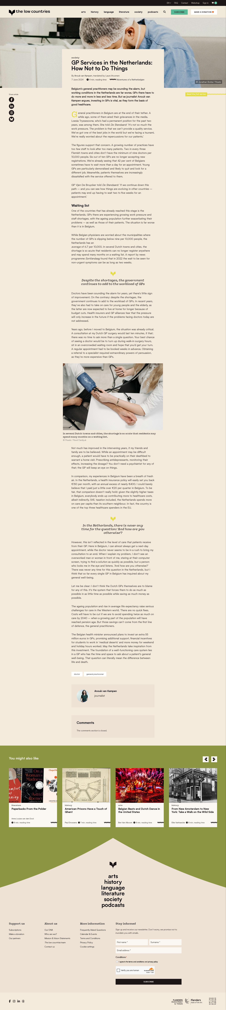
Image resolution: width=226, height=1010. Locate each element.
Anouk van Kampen (83, 75)
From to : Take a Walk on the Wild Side (145, 810)
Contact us (49, 946)
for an (196, 810)
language (113, 887)
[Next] (214, 759)
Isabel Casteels (184, 822)
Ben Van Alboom (78, 822)
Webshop (195, 3)
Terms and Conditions (90, 938)
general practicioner (95, 674)
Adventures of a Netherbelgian (130, 79)
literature (113, 893)
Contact (184, 3)
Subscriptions (15, 930)
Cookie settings (87, 946)
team (55, 942)
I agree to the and (138, 962)
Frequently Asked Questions (93, 930)
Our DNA (48, 930)
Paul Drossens (24, 822)
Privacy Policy (86, 942)
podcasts (113, 904)
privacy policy (153, 962)
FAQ (176, 3)
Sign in (205, 3)
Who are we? (50, 934)
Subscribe (179, 12)
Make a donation (203, 12)
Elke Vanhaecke (131, 822)
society (113, 899)
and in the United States (92, 810)
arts (113, 876)
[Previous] (206, 759)
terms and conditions (136, 962)
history (113, 881)
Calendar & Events (88, 934)
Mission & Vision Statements (57, 938)
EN (168, 3)
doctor (77, 674)
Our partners (14, 938)
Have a (39, 810)
